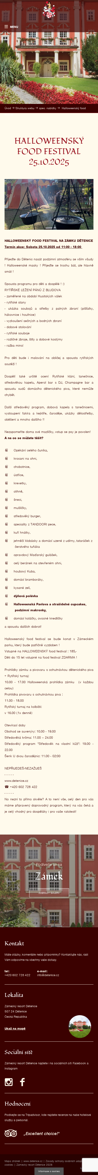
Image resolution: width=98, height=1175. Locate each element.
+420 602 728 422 (17, 975)
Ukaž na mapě (15, 1028)
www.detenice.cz (32, 1161)
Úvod (8, 108)
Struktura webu (24, 108)
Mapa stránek (12, 1161)
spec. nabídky (47, 108)
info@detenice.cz (48, 975)
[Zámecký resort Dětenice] (49, 9)
